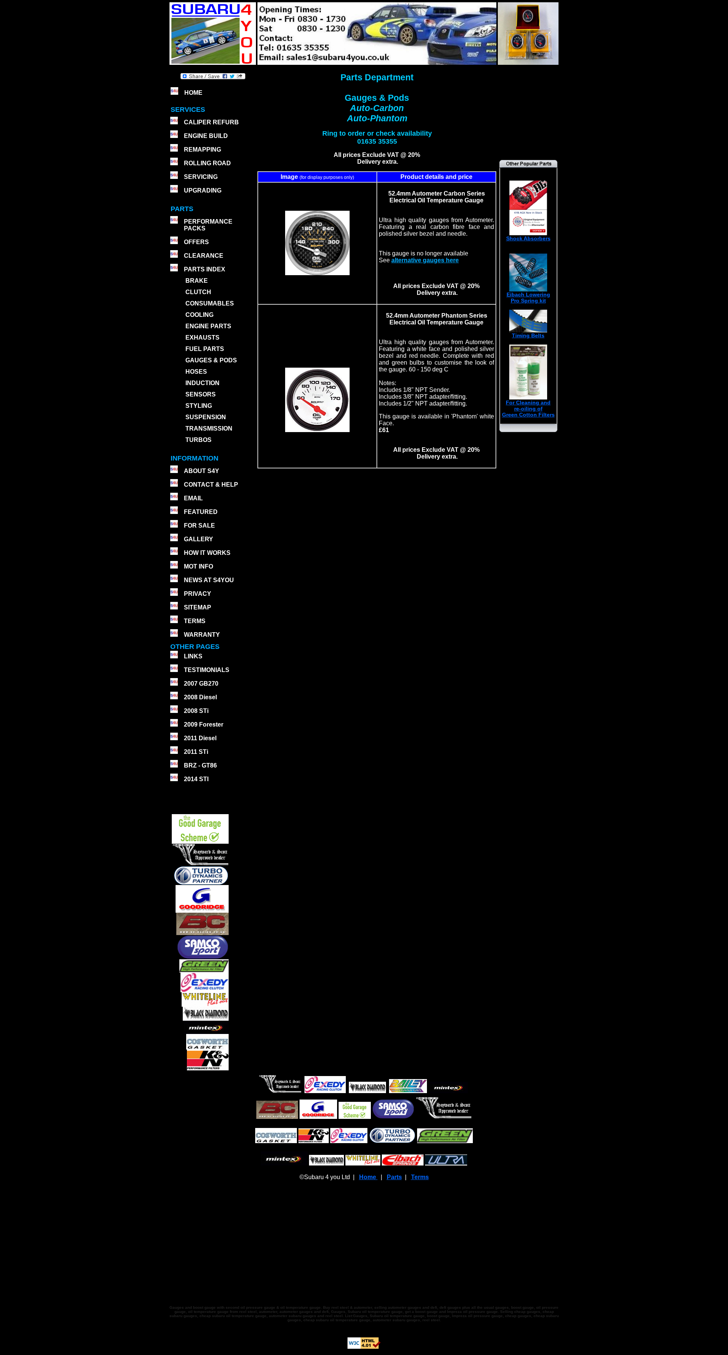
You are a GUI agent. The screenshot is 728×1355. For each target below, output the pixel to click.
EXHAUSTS (202, 337)
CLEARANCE (203, 255)
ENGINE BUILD (206, 136)
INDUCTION (202, 383)
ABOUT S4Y (201, 471)
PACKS (194, 228)
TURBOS (198, 440)
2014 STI (196, 779)
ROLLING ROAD (207, 163)
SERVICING (201, 177)
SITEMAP (197, 607)
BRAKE (196, 280)
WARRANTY (202, 634)
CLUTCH (198, 292)
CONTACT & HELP (211, 484)
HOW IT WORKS (207, 553)
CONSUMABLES (209, 303)
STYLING (198, 406)
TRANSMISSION (208, 428)
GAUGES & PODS (211, 360)
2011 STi (196, 752)
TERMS (195, 621)
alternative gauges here (425, 260)
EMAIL (193, 498)
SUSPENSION (205, 417)
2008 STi (196, 711)
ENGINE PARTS (208, 326)
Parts (394, 1177)
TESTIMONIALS (206, 670)
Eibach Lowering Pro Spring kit (528, 297)
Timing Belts (528, 335)
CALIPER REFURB (211, 122)
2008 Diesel (200, 697)
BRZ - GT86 (200, 765)
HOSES (196, 371)
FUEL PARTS (204, 349)
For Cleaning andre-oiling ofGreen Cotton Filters (528, 408)
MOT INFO (198, 566)
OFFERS (196, 242)
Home (368, 1177)
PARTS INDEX (204, 269)
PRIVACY (197, 594)
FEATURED (201, 512)
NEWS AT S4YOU (209, 580)
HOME (193, 92)
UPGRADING (202, 190)
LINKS (193, 656)
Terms (420, 1177)
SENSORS (200, 394)
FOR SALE (199, 525)
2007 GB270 (201, 683)
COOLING (199, 315)
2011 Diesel (200, 738)
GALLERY (198, 539)
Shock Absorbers (528, 238)
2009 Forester (203, 724)
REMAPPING (202, 149)
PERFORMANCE (208, 221)
